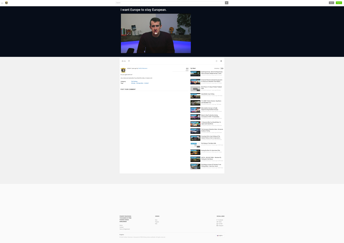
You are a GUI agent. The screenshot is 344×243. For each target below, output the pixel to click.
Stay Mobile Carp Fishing (207, 94)
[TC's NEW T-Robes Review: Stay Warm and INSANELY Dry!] (195, 102)
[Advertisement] (206, 27)
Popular (157, 221)
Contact (122, 227)
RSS (156, 223)
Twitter (220, 221)
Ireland (146, 83)
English (220, 235)
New (156, 220)
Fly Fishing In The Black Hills (208, 143)
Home (121, 225)
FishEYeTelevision (142, 68)
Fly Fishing (134, 81)
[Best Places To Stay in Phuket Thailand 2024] (195, 88)
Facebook (220, 220)
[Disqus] (154, 116)
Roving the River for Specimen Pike (210, 150)
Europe (133, 83)
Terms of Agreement (125, 229)
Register (339, 2)
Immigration (139, 83)
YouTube (220, 223)
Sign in (331, 2)
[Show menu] (2, 3)
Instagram (220, 225)
